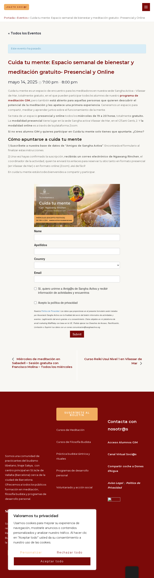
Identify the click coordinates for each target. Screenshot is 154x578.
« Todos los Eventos (24, 33)
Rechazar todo (70, 552)
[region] (52, 539)
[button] (16, 7)
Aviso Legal (115, 483)
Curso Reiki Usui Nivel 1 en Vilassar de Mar (113, 361)
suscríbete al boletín (77, 414)
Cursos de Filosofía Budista (73, 442)
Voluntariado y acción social (74, 487)
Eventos (22, 17)
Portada (9, 17)
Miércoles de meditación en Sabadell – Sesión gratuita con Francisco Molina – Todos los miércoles (42, 363)
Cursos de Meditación (70, 429)
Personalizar (31, 552)
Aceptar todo (52, 561)
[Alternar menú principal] (146, 7)
